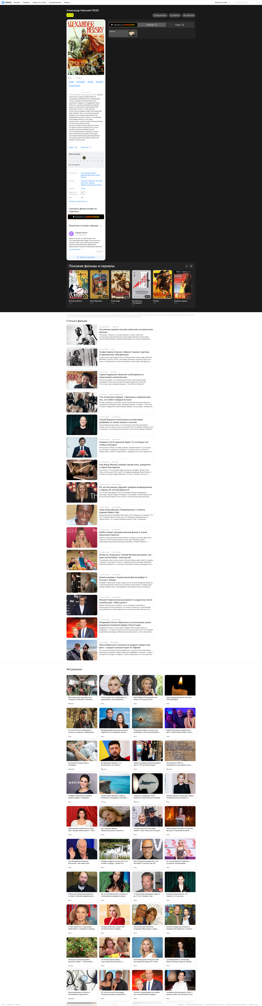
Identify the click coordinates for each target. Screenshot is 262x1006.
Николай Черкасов (88, 181)
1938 (69, 78)
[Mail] (3, 2)
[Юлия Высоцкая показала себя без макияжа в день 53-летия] (147, 952)
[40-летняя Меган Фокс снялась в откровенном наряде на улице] (114, 887)
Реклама (17, 1004)
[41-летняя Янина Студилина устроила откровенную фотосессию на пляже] (180, 854)
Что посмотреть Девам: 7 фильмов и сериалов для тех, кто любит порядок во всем (124, 398)
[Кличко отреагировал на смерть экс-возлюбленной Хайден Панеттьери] (147, 985)
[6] (88, 161)
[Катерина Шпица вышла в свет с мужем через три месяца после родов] (180, 985)
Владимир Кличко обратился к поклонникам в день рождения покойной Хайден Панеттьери (125, 623)
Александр (115, 301)
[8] (95, 161)
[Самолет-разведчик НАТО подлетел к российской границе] (147, 788)
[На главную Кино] (8, 2)
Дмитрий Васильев (88, 175)
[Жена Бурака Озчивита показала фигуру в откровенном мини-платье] (180, 821)
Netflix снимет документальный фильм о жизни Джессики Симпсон (123, 533)
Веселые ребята (75, 301)
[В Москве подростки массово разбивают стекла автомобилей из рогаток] (147, 723)
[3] (77, 161)
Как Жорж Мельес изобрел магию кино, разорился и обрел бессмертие (125, 466)
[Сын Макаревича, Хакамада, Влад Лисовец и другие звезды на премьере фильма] (180, 952)
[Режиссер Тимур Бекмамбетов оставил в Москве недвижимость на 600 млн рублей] (82, 887)
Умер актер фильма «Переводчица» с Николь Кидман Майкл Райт (122, 511)
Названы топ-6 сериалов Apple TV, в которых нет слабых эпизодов (124, 443)
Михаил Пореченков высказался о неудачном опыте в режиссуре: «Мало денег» (125, 601)
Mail (3, 1004)
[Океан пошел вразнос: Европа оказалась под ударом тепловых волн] (114, 788)
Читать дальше (74, 249)
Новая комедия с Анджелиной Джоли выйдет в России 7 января (123, 578)
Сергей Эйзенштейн (88, 173)
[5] (84, 161)
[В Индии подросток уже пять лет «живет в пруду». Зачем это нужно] (114, 854)
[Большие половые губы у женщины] (82, 756)
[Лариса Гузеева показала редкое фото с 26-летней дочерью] (147, 756)
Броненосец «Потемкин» (137, 302)
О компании (9, 1004)
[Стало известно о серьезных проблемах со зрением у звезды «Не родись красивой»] (82, 919)
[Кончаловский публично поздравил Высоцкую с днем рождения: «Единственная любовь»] (147, 919)
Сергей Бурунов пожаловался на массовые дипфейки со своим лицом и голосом (121, 420)
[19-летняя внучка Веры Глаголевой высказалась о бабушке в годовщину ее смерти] (114, 952)
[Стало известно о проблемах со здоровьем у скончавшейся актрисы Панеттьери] (114, 690)
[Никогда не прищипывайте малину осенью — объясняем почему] (82, 952)
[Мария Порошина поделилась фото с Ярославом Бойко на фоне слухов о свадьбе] (180, 723)
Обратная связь (253, 1004)
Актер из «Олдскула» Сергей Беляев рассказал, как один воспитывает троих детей (125, 556)
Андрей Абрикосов (88, 184)
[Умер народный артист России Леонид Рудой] (180, 690)
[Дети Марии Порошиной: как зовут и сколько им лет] (147, 690)
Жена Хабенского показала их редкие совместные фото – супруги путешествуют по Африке (124, 646)
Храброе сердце (180, 301)
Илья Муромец (96, 301)
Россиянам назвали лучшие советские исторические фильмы (126, 330)
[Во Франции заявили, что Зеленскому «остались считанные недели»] (114, 756)
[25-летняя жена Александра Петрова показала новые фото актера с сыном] (114, 985)
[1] (71, 161)
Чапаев (156, 301)
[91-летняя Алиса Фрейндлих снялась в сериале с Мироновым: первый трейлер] (82, 723)
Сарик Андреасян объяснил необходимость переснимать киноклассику (121, 375)
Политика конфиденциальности (214, 1004)
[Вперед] (191, 266)
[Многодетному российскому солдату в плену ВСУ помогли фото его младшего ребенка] (82, 690)
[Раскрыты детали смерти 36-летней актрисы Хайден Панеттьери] (114, 919)
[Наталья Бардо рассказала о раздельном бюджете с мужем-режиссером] (180, 919)
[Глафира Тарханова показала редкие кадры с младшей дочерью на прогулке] (82, 788)
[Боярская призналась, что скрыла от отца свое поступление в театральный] (180, 887)
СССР (83, 189)
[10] (101, 161)
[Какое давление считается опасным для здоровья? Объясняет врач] (82, 985)
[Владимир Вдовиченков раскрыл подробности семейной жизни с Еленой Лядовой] (114, 723)
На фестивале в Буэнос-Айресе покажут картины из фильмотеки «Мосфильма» (124, 353)
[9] (98, 161)
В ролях (71, 181)
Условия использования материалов (236, 1004)
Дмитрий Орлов (96, 185)
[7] (91, 161)
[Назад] (187, 266)
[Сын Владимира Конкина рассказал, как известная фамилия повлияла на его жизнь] (82, 854)
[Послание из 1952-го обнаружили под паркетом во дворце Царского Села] (180, 756)
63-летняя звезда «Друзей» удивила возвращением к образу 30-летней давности (125, 488)
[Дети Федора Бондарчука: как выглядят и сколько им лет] (147, 854)
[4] (81, 161)
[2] (74, 161)
